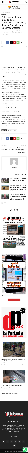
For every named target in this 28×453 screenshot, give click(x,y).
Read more (8, 367)
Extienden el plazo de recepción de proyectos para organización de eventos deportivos (21, 150)
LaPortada (5, 37)
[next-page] (5, 203)
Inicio (2, 12)
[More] (21, 42)
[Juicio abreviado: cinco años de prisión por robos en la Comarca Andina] (5, 180)
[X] (11, 42)
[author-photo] (14, 165)
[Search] (26, 2)
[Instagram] (7, 441)
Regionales (7, 12)
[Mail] (11, 441)
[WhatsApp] (18, 42)
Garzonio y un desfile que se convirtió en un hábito (7, 148)
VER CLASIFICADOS (14, 300)
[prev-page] (2, 203)
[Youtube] (14, 445)
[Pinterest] (14, 42)
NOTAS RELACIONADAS (8, 174)
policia (15, 130)
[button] (2, 2)
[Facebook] (7, 42)
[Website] (19, 441)
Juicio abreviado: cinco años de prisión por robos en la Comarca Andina (18, 180)
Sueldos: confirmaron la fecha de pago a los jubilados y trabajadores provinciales (11, 386)
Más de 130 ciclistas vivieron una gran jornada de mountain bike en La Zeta (13, 360)
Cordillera (10, 130)
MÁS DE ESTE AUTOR (20, 174)
